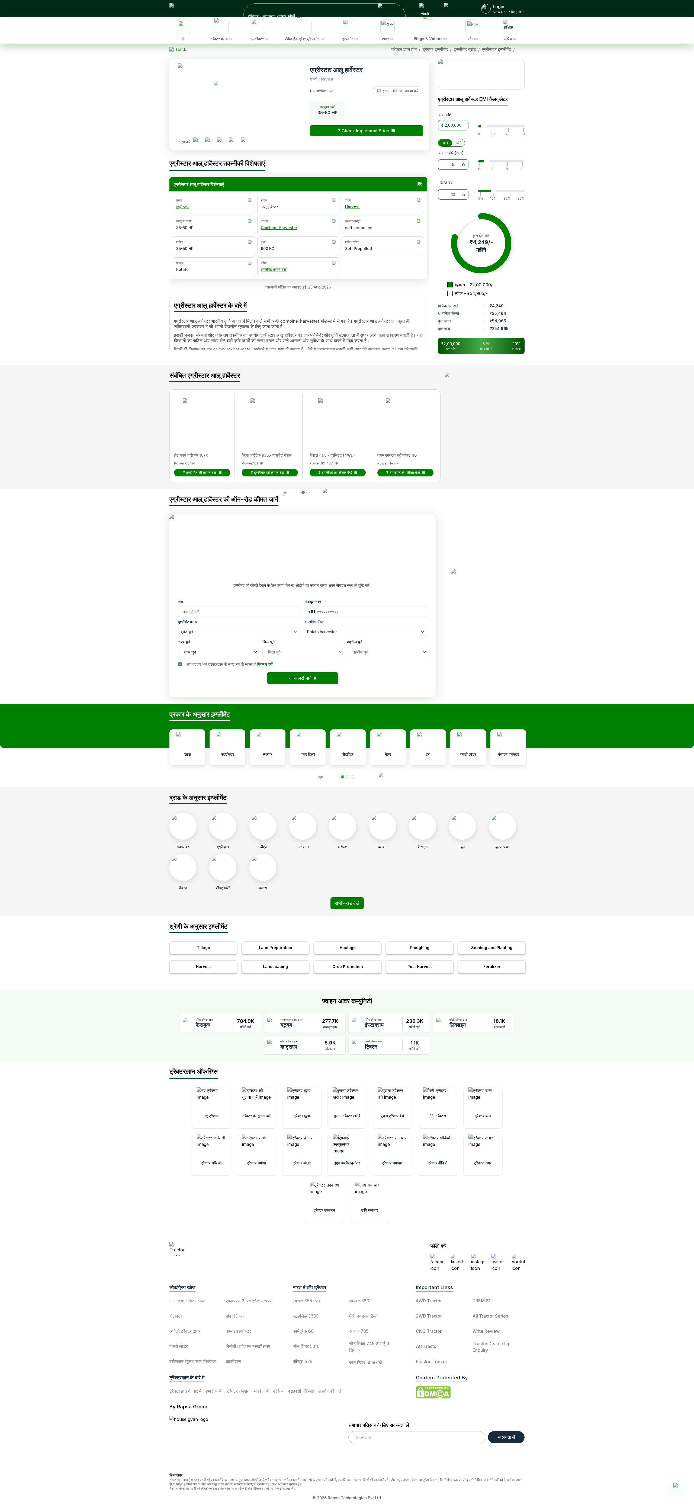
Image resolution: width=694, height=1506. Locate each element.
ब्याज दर (446, 182)
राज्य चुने (184, 641)
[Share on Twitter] (221, 141)
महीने (458, 143)
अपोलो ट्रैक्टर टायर (185, 1331)
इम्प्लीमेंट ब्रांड (187, 621)
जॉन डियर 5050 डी (365, 1362)
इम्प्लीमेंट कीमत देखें (274, 269)
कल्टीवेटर (233, 1361)
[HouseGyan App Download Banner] (481, 74)
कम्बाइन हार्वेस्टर (238, 1331)
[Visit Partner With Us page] (456, 8)
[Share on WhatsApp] (233, 141)
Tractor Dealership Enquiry (491, 1347)
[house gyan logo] (195, 1442)
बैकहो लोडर (178, 1346)
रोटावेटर (175, 1316)
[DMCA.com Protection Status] (433, 1392)
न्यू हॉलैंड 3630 (306, 1316)
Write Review (486, 1331)
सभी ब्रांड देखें (347, 903)
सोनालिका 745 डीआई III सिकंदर (370, 1347)
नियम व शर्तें (264, 664)
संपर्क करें (261, 1391)
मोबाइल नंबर (313, 601)
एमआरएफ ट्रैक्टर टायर (187, 1300)
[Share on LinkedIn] (209, 141)
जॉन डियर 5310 (306, 1346)
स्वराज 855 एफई (306, 1300)
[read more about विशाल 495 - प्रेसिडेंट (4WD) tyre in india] (334, 414)
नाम (180, 601)
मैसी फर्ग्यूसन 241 (363, 1316)
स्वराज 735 (358, 1331)
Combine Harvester (279, 227)
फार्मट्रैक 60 (303, 1331)
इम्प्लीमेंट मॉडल (314, 621)
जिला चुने (268, 641)
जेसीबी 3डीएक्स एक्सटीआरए (248, 1346)
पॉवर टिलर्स (235, 1316)
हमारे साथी (214, 1391)
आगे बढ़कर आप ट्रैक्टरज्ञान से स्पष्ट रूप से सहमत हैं (229, 664)
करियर (278, 1391)
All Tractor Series (490, 1316)
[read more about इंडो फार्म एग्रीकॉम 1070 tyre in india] (199, 414)
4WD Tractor (429, 1300)
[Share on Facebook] (197, 141)
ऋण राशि (445, 114)
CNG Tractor (429, 1331)
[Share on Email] (245, 141)
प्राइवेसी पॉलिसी (301, 1391)
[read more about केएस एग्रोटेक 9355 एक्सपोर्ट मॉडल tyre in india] (266, 414)
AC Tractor (427, 1346)
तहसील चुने (354, 641)
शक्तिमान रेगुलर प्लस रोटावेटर (192, 1361)
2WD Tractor (429, 1316)
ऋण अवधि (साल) (451, 152)
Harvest (352, 206)
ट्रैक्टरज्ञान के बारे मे (185, 1391)
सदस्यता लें (506, 1437)
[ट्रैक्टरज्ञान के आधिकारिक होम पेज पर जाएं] (217, 1249)
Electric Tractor (431, 1361)
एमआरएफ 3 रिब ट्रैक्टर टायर (249, 1300)
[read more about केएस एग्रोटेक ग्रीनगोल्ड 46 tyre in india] (402, 414)
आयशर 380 (359, 1300)
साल (445, 143)
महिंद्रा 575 (302, 1361)
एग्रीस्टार (182, 206)
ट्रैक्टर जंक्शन (238, 1391)
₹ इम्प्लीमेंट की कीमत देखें (200, 472)
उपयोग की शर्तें (329, 1391)
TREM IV (481, 1300)
